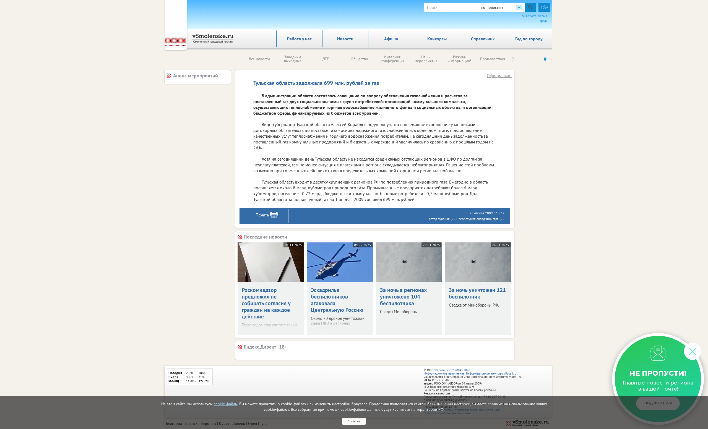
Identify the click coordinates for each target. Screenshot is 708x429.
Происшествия (492, 58)
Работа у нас (299, 38)
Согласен (354, 421)
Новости (345, 38)
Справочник (483, 38)
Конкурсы (437, 38)
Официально (499, 75)
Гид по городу (529, 38)
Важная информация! (459, 58)
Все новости (259, 58)
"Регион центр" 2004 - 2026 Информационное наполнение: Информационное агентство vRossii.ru (470, 371)
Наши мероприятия (426, 58)
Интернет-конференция (393, 58)
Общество (359, 58)
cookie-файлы (226, 403)
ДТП (325, 58)
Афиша (391, 38)
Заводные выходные (292, 58)
